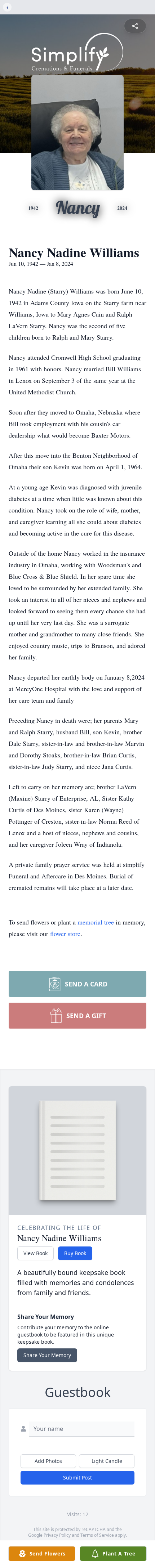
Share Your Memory (47, 1355)
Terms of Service (97, 1535)
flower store (65, 933)
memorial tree (96, 922)
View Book (35, 1253)
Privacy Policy (57, 1535)
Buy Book (75, 1253)
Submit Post (77, 1477)
